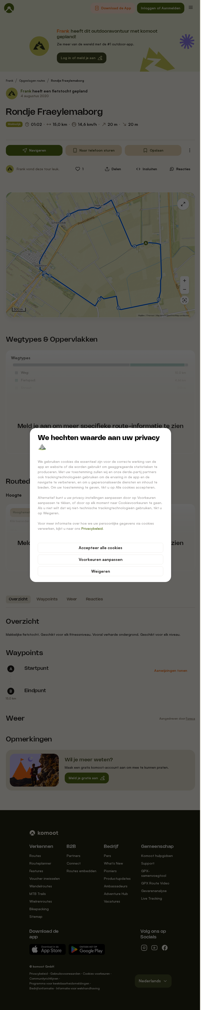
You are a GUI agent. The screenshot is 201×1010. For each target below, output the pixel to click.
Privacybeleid (92, 528)
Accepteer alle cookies (100, 547)
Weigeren (100, 571)
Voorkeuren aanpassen (101, 559)
